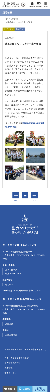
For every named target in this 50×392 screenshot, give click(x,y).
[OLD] (34, 195)
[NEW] (15, 195)
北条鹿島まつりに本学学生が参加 (19, 22)
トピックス (8, 29)
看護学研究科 (11, 335)
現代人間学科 (11, 270)
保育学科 (9, 285)
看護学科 (9, 324)
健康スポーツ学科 (13, 273)
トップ (5, 19)
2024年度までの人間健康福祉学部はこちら (22, 290)
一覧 (25, 193)
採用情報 (9, 368)
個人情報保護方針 (13, 363)
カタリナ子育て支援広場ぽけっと (20, 358)
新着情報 (14, 19)
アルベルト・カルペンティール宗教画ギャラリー (25, 351)
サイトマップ (11, 372)
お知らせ (19, 29)
